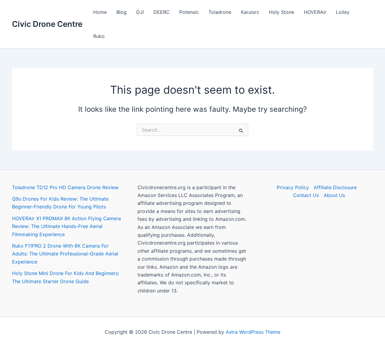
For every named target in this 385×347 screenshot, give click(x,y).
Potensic (189, 12)
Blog (121, 12)
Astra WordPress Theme (253, 332)
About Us (334, 195)
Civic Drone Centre (47, 24)
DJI (140, 12)
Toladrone (219, 12)
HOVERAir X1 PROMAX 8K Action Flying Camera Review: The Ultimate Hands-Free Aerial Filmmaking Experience (66, 226)
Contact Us (306, 195)
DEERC (161, 12)
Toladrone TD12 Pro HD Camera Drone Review (65, 187)
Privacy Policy (293, 187)
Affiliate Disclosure (335, 187)
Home (100, 12)
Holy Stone (281, 12)
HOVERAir (315, 12)
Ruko (99, 36)
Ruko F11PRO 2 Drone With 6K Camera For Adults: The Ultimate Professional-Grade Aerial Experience (65, 254)
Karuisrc (250, 12)
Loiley (343, 12)
